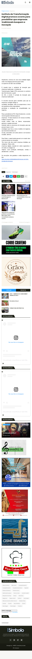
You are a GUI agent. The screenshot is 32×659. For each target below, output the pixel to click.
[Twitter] (11, 176)
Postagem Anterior (7, 222)
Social (23, 603)
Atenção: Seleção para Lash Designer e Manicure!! (8, 197)
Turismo (20, 606)
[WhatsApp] (18, 176)
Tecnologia (14, 172)
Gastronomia (16, 590)
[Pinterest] (14, 176)
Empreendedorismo (17, 588)
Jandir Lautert (25, 593)
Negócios (12, 11)
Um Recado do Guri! (9, 433)
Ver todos (27, 181)
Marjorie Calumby (7, 595)
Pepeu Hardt (12, 598)
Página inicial (5, 11)
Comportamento (6, 588)
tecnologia (5, 606)
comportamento (22, 585)
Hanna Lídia (16, 593)
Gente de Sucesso (7, 593)
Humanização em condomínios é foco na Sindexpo (23, 197)
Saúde (9, 603)
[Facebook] (7, 176)
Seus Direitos (17, 603)
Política (19, 598)
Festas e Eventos (6, 590)
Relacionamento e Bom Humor (10, 601)
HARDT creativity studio (19, 645)
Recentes (23, 290)
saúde (4, 603)
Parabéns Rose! (14, 301)
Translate (15, 612)
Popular (8, 290)
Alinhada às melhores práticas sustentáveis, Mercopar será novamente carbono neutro (8, 215)
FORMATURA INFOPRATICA (17, 308)
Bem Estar (14, 585)
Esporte (26, 588)
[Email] (22, 176)
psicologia (26, 598)
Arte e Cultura (6, 585)
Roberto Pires (22, 601)
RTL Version (16, 648)
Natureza (21, 595)
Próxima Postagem (24, 222)
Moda (15, 595)
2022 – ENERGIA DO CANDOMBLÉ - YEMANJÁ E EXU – (19, 294)
